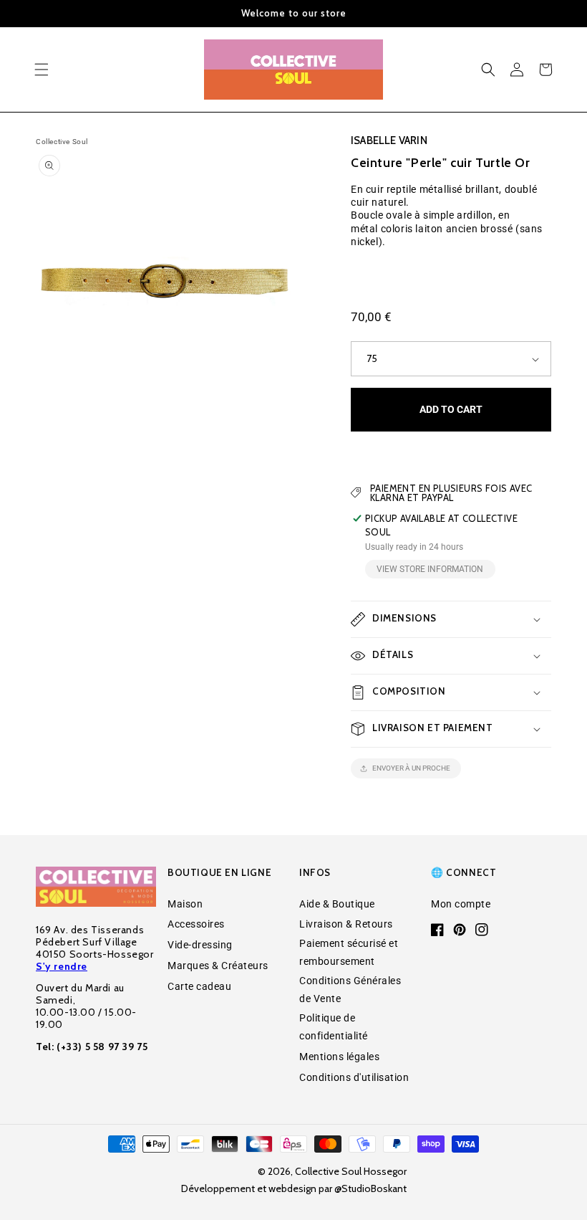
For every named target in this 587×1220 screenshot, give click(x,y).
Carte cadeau (199, 986)
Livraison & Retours (346, 924)
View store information (430, 569)
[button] (41, 69)
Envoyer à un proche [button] (411, 768)
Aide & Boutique (337, 904)
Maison (185, 904)
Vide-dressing (200, 944)
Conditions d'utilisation (354, 1077)
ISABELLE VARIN (389, 140)
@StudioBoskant (370, 1188)
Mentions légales (339, 1056)
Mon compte (460, 904)
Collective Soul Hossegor (351, 1171)
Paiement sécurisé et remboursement (348, 952)
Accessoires (196, 924)
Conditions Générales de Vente (350, 989)
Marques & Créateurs (218, 965)
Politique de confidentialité (333, 1027)
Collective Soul (62, 142)
